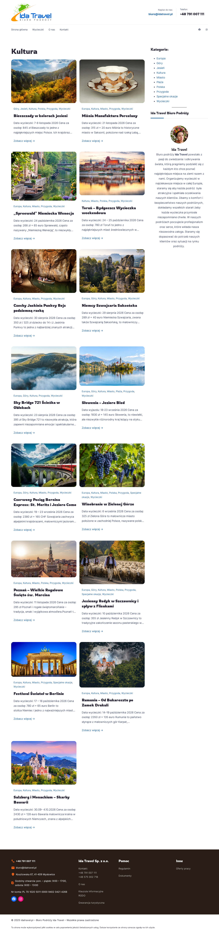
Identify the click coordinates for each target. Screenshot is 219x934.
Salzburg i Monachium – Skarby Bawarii (42, 799)
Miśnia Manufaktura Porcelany (110, 115)
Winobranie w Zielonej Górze (108, 504)
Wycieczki (64, 108)
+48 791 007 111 (192, 14)
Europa (86, 108)
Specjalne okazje (91, 594)
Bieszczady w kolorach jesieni (40, 115)
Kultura (32, 108)
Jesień (23, 108)
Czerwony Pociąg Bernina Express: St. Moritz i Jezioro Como (45, 502)
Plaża (119, 391)
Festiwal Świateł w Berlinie (39, 693)
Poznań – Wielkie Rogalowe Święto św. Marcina (38, 592)
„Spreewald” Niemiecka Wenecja (44, 213)
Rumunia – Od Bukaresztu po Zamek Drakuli (107, 702)
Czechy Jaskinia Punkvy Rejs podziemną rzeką (40, 308)
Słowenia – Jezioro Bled (103, 402)
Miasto (104, 108)
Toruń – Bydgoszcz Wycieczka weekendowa (109, 210)
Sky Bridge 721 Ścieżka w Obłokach (37, 405)
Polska (41, 108)
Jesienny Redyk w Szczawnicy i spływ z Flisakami (110, 603)
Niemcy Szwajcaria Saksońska (109, 305)
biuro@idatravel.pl (161, 14)
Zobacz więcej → (24, 140)
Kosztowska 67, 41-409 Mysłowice (35, 874)
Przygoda (52, 108)
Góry (16, 108)
